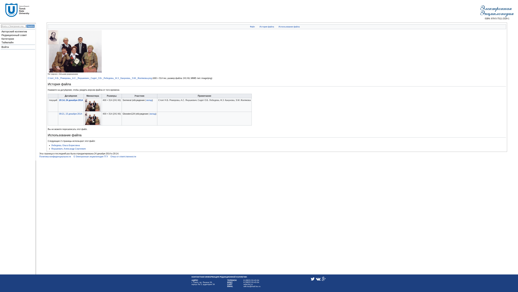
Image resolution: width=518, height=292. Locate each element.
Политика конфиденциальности (55, 156)
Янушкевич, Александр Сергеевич (68, 149)
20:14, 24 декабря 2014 (71, 100)
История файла (267, 27)
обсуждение (139, 100)
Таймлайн (7, 42)
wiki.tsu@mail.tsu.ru (251, 286)
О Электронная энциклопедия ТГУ (91, 156)
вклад (149, 100)
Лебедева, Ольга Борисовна (65, 145)
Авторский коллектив (14, 31)
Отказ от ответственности (123, 156)
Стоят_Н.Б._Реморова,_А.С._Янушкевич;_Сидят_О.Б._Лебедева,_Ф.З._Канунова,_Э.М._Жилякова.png (100, 78)
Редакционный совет (14, 35)
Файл (252, 27)
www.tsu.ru (248, 284)
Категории (7, 38)
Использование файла (289, 27)
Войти (5, 47)
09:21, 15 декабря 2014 (70, 114)
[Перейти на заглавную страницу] (497, 11)
